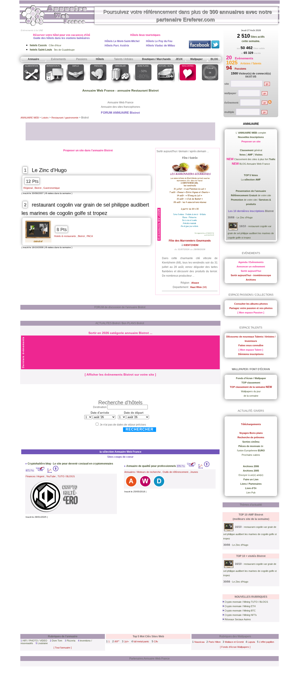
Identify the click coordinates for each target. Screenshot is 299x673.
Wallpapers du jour (251, 391)
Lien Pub (250, 492)
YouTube (51, 476)
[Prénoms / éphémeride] (98, 85)
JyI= (126, 641)
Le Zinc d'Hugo (49, 170)
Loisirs (45, 117)
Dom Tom (57, 640)
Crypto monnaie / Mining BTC (240, 610)
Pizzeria (71, 640)
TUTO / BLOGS (66, 476)
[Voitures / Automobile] (165, 85)
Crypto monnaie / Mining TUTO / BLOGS (246, 602)
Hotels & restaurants (65, 236)
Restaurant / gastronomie (65, 117)
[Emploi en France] (76, 85)
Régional (28, 188)
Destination (100, 407)
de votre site (251, 195)
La (251, 179)
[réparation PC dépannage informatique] (53, 85)
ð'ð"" (116, 641)
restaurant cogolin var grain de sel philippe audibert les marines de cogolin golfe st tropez (85, 209)
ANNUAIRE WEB (30, 117)
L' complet (251, 132)
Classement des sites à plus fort (254, 159)
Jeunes (194, 472)
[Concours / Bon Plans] (143, 85)
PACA (90, 236)
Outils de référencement (175, 472)
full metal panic (141, 641)
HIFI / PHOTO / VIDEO (35, 640)
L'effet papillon (266, 642)
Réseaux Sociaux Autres (237, 619)
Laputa (251, 642)
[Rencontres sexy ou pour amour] (187, 85)
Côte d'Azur (45, 45)
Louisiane (43, 643)
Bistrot (38, 188)
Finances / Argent (35, 476)
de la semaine (251, 395)
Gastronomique (51, 188)
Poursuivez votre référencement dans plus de (187, 15)
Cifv (156, 641)
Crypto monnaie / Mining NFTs (240, 615)
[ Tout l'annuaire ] (63, 647)
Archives (251, 279)
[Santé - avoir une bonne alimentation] (31, 85)
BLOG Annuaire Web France (254, 164)
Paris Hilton (215, 642)
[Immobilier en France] (120, 85)
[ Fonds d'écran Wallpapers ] (235, 647)
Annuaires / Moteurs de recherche (142, 472)
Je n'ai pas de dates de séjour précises (123, 424)
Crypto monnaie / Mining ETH (240, 606)
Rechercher (139, 429)
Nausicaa (199, 642)
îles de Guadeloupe (52, 49)
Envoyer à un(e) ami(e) (251, 475)
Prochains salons (251, 455)
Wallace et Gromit (234, 642)
